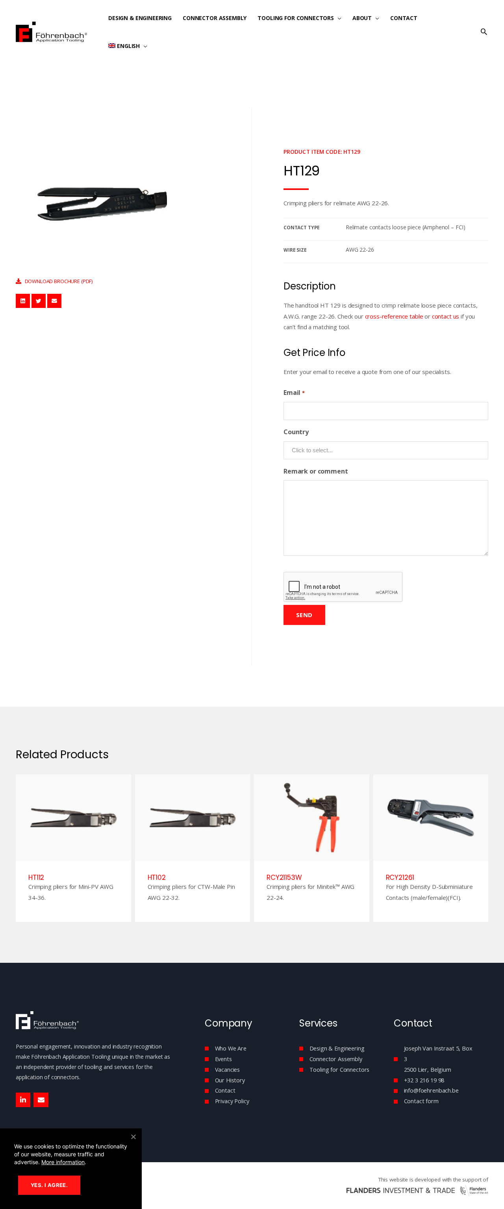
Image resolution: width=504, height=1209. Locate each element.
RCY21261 (400, 877)
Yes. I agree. (49, 1185)
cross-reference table (394, 316)
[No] (133, 1137)
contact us (446, 316)
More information (63, 1162)
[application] (337, 18)
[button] (484, 32)
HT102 (157, 877)
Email (294, 392)
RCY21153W (284, 877)
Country (296, 432)
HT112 (36, 877)
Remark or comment (316, 471)
